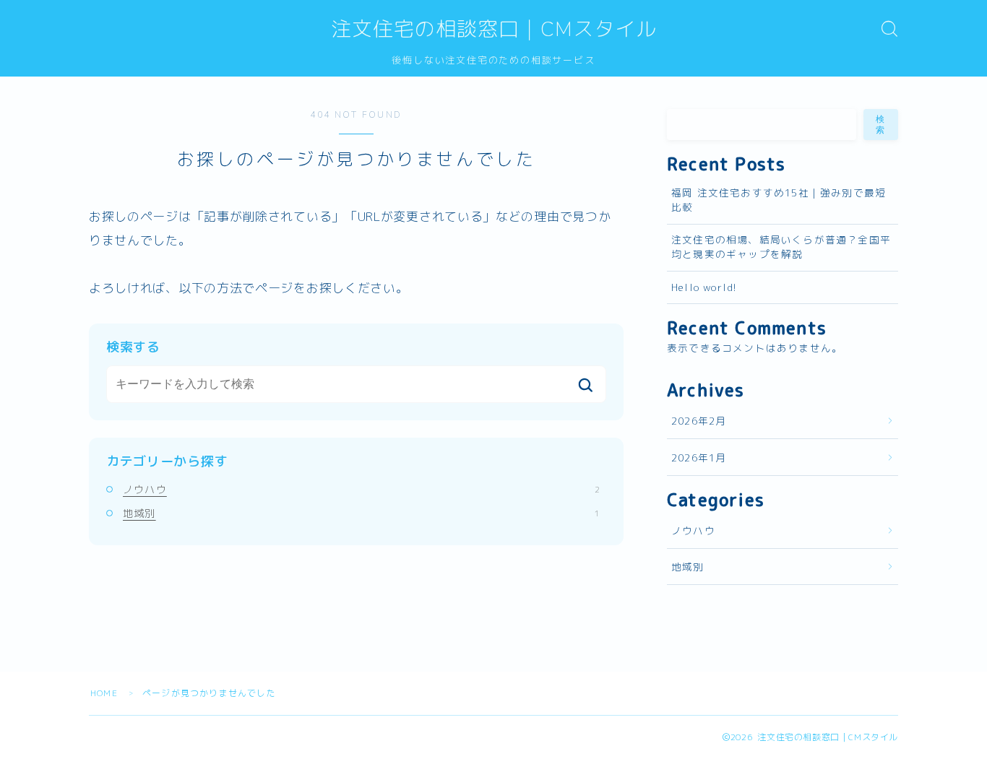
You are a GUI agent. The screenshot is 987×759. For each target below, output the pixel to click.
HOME (104, 693)
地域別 (361, 513)
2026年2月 (698, 421)
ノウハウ (361, 489)
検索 (881, 124)
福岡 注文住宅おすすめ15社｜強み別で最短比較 (778, 200)
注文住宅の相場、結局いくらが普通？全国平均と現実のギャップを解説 (781, 247)
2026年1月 (698, 457)
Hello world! (703, 287)
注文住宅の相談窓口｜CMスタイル (494, 30)
